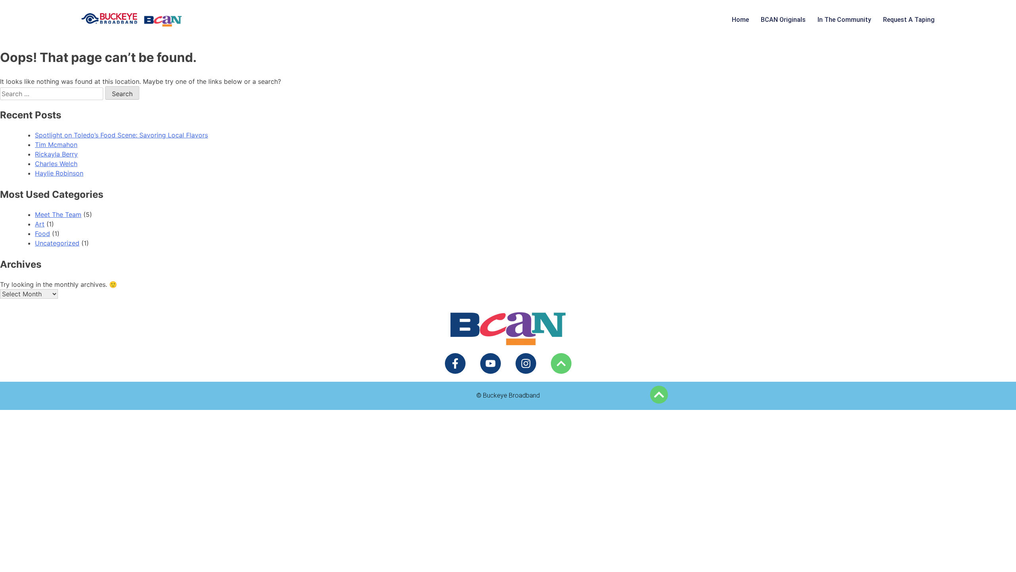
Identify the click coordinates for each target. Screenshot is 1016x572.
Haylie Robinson (59, 173)
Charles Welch (56, 164)
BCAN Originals (783, 19)
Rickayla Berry (56, 154)
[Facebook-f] (455, 363)
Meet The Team (58, 214)
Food (42, 234)
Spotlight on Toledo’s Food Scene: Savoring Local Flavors (121, 135)
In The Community (844, 19)
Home (740, 19)
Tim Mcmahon (56, 145)
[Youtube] (490, 363)
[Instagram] (526, 363)
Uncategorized (57, 243)
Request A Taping (909, 19)
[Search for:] (52, 94)
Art (39, 224)
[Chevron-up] (561, 363)
